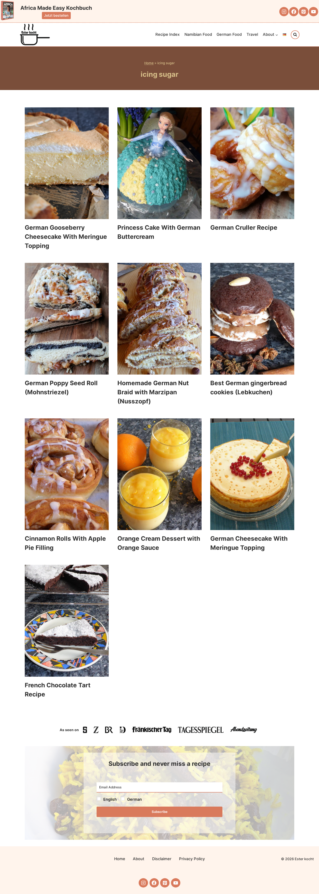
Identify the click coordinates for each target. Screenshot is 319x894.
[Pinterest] (303, 11)
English (110, 799)
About (138, 858)
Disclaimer (161, 858)
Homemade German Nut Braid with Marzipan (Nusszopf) (153, 392)
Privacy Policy (192, 858)
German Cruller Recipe (243, 227)
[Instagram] (284, 11)
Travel (252, 34)
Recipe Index (167, 34)
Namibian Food (198, 34)
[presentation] (67, 163)
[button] (159, 799)
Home (149, 63)
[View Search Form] (295, 34)
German (134, 799)
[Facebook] (293, 11)
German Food (229, 34)
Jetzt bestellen (56, 15)
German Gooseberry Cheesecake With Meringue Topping (66, 236)
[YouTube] (313, 11)
